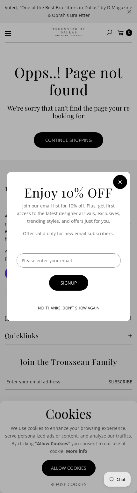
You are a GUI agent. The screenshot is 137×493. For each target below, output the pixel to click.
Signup (69, 283)
